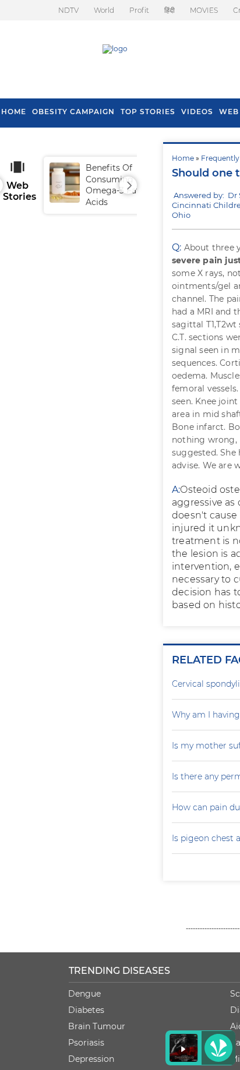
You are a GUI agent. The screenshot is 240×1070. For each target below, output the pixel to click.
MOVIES (204, 10)
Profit (139, 10)
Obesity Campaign (73, 111)
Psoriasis (86, 1042)
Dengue (84, 993)
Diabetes (86, 1010)
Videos (197, 111)
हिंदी (169, 10)
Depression (91, 1059)
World (104, 10)
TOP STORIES (148, 111)
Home (183, 158)
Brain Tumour (96, 1026)
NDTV (68, 10)
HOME (13, 111)
